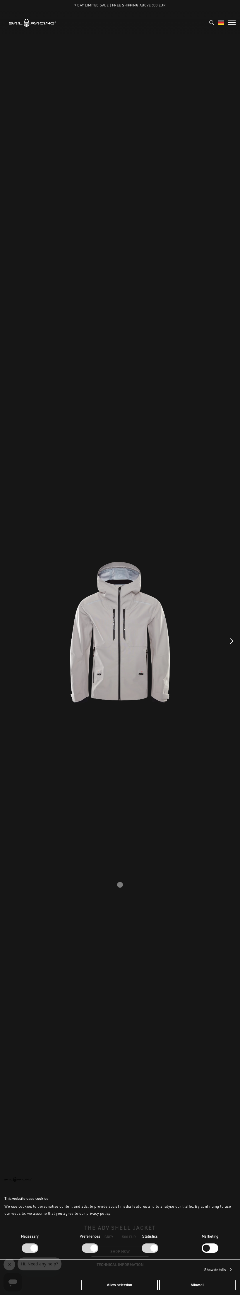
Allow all (197, 1285)
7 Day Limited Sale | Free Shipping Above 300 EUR (120, 5)
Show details (215, 1269)
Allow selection (119, 1285)
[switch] (90, 1248)
